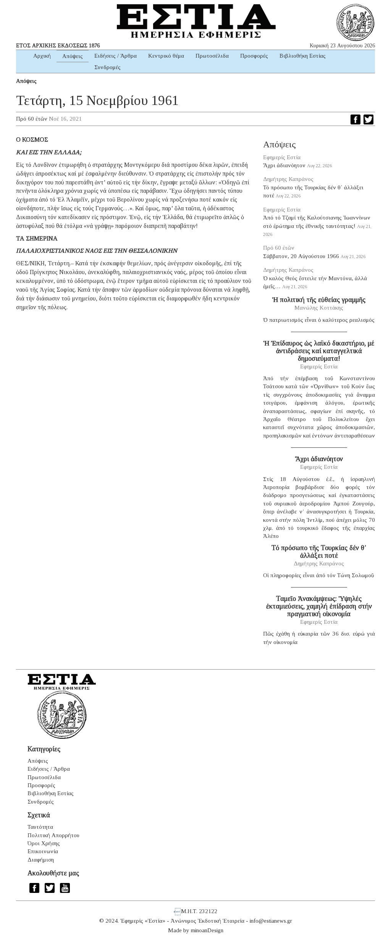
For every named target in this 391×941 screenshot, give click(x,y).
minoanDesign (207, 930)
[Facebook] (355, 119)
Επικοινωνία (42, 851)
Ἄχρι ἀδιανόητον (284, 165)
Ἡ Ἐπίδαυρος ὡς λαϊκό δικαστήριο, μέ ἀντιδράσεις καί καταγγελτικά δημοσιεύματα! (318, 350)
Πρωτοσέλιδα (212, 56)
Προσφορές (254, 56)
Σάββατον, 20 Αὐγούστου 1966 (301, 256)
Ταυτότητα (40, 827)
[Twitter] (368, 119)
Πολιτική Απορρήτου (53, 835)
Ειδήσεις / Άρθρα (115, 56)
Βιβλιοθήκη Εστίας (303, 56)
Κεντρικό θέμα (166, 56)
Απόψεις (72, 56)
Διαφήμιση (40, 860)
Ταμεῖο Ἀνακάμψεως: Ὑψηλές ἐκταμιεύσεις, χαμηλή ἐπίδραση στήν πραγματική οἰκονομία (319, 606)
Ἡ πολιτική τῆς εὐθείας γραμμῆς (318, 299)
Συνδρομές (107, 67)
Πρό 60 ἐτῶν (31, 119)
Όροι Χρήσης (43, 843)
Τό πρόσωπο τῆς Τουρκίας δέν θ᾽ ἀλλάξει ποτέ (319, 551)
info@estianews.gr (271, 921)
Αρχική (42, 56)
